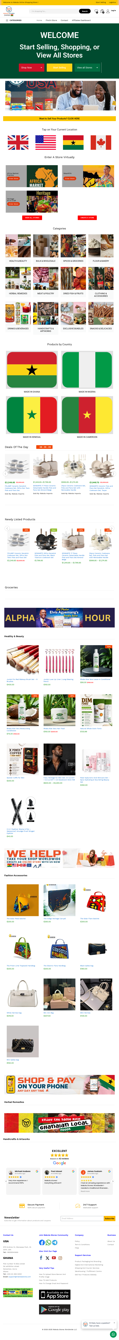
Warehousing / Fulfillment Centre (88, 1271)
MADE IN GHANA (32, 392)
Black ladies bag (86, 966)
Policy (77, 1241)
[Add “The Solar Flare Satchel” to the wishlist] (101, 915)
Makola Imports (18, 494)
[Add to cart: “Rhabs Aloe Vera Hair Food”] (54, 725)
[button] (7, 95)
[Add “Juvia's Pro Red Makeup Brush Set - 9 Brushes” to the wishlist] (28, 675)
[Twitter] (47, 1258)
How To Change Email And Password (53, 1283)
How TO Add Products (48, 1280)
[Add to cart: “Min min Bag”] (54, 1009)
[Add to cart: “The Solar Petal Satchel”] (17, 915)
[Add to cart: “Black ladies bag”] (91, 962)
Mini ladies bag (13, 1060)
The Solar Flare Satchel (89, 918)
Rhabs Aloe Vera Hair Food (54, 728)
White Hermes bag (14, 1013)
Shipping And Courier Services (87, 1268)
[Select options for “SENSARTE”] (67, 549)
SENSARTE (66, 553)
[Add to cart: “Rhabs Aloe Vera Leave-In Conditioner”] (91, 675)
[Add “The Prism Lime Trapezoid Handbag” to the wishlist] (28, 962)
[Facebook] (41, 1258)
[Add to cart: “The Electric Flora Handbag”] (54, 962)
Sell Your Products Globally (85, 1275)
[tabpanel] (17, 474)
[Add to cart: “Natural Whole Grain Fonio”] (91, 725)
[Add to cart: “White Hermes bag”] (17, 1009)
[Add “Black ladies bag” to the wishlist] (101, 962)
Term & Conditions (82, 1244)
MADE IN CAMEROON (87, 437)
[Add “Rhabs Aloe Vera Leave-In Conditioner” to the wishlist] (101, 675)
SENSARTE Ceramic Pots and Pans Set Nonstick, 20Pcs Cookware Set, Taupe (101, 488)
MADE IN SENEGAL (32, 437)
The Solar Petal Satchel (16, 918)
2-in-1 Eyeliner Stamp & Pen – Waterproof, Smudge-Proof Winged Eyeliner (20, 831)
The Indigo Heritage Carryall (55, 918)
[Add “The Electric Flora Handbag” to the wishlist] (64, 962)
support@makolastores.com (20, 1277)
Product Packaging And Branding (88, 1261)
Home (39, 20)
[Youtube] (54, 1258)
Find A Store (51, 20)
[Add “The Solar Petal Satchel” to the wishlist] (28, 915)
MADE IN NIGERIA (87, 392)
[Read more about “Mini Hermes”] (91, 1009)
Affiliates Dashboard (81, 20)
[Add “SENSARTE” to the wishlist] (78, 549)
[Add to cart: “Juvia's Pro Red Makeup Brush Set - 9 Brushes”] (17, 675)
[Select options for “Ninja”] (95, 549)
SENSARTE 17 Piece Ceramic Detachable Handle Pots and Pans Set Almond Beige (44, 488)
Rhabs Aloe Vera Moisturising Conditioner (18, 730)
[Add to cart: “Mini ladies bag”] (17, 1056)
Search (85, 11)
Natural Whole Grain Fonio (90, 728)
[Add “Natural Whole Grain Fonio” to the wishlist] (101, 725)
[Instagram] (60, 1258)
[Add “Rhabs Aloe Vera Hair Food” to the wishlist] (64, 725)
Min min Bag (48, 1013)
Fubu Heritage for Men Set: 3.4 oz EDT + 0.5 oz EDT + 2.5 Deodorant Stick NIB (59, 779)
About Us (111, 1241)
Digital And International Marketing (89, 1265)
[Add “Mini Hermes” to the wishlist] (101, 1009)
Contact (64, 20)
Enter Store (13, 178)
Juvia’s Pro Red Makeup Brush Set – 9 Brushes (22, 680)
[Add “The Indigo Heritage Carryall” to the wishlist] (64, 915)
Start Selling (101, 2)
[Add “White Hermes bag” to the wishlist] (28, 1009)
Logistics (112, 2)
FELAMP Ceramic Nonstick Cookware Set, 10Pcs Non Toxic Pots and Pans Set (17, 488)
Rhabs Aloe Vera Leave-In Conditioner (95, 679)
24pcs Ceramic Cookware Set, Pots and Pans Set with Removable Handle (73, 488)
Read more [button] (49, 1191)
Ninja (91, 553)
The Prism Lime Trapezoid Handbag (21, 966)
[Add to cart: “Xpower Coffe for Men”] (17, 774)
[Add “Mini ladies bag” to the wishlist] (28, 1056)
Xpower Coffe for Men (15, 778)
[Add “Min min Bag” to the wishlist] (64, 1009)
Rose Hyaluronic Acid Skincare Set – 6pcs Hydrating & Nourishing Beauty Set (94, 780)
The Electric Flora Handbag (54, 966)
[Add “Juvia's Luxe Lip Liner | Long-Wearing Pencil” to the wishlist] (64, 675)
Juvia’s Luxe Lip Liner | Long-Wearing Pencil (58, 680)
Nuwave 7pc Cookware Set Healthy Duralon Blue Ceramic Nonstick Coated (45, 555)
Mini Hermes (85, 1013)
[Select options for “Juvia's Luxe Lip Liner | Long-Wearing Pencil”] (54, 675)
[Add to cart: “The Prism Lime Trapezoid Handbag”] (17, 962)
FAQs (77, 1248)
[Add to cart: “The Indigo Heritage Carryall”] (54, 915)
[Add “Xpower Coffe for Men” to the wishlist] (28, 774)
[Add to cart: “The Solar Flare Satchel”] (91, 915)
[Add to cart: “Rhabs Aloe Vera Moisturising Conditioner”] (17, 725)
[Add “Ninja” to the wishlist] (105, 549)
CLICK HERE (74, 118)
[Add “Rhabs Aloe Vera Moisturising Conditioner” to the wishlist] (28, 725)
